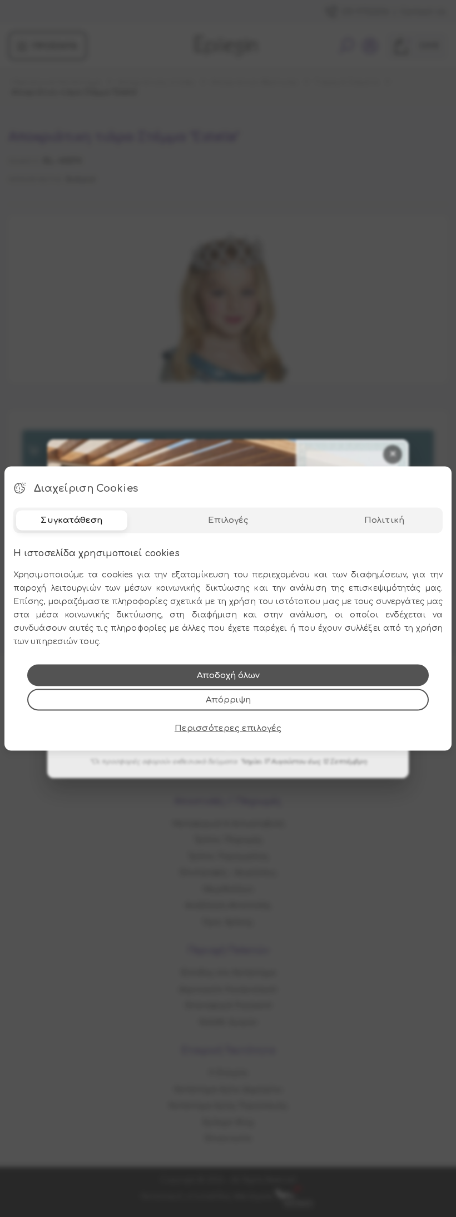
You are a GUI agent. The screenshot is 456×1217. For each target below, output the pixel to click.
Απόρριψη (228, 700)
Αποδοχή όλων (228, 675)
